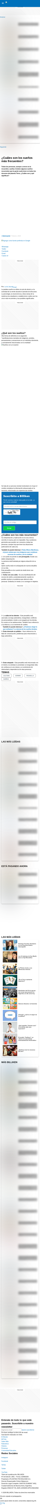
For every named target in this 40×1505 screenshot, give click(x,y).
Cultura (6, 668)
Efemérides (29, 32)
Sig (4, 1495)
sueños (6, 671)
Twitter (4, 241)
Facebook (5, 243)
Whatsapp (5, 239)
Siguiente (3, 147)
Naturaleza (29, 8)
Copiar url (5, 248)
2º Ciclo (29, 34)
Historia (29, 10)
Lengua (29, 27)
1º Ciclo (29, 21)
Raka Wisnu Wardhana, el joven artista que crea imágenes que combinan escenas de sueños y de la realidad (21, 544)
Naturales (29, 25)
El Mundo (4, 1429)
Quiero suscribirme (28, 1422)
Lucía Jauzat (8, 279)
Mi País (29, 3)
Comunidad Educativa (29, 16)
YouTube (4, 1464)
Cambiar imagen (10, 509)
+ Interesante (5, 228)
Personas (29, 12)
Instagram (37, 3)
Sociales (29, 23)
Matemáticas (29, 30)
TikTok (3, 1457)
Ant (1, 1495)
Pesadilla (30, 668)
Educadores (29, 19)
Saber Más (29, 5)
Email (3, 245)
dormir (18, 668)
